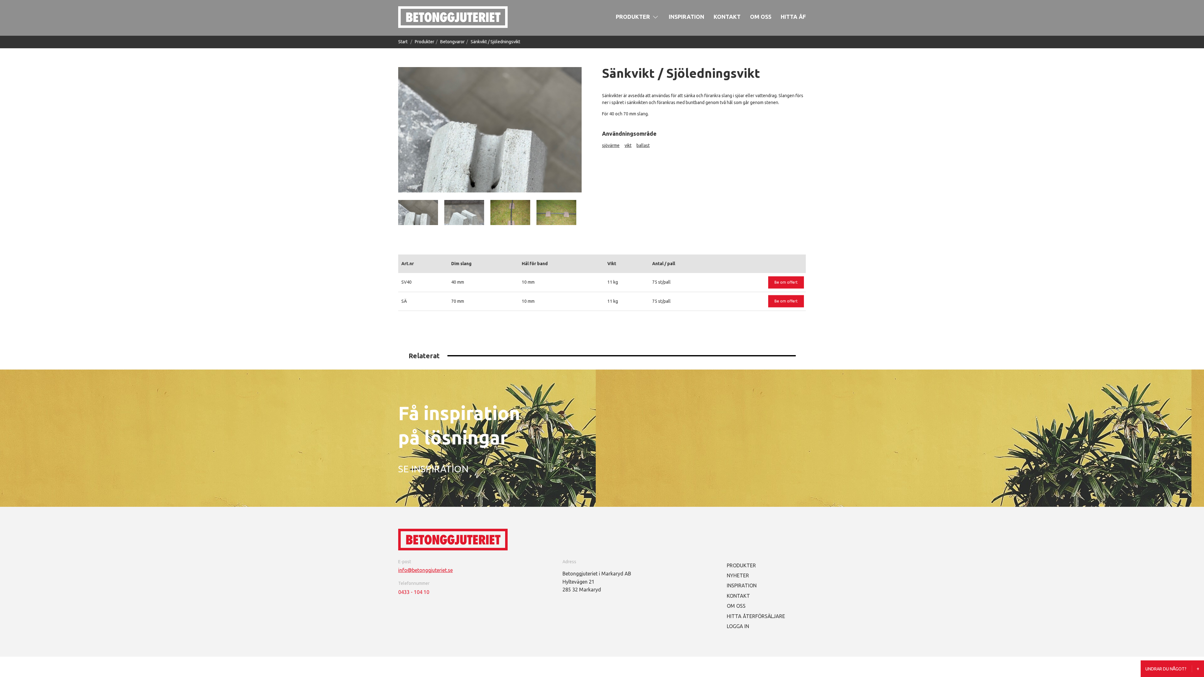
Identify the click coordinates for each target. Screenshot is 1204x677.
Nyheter (738, 575)
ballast (643, 145)
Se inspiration (433, 469)
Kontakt (727, 16)
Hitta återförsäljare (756, 616)
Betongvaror (452, 41)
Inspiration (686, 16)
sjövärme (611, 145)
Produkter (633, 16)
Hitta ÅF (793, 16)
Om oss (760, 16)
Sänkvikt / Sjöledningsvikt (495, 41)
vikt (628, 145)
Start (403, 41)
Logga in (738, 626)
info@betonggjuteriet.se (425, 570)
